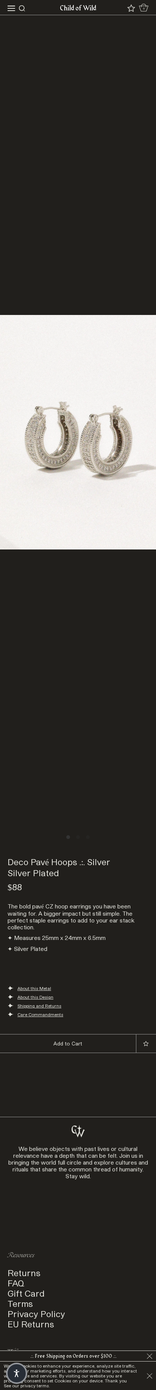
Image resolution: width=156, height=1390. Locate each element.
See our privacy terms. (27, 1385)
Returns (24, 1272)
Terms (20, 1303)
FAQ (16, 1283)
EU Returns (31, 1324)
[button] (16, 1373)
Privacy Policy (36, 1313)
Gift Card (26, 1293)
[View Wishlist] (131, 8)
